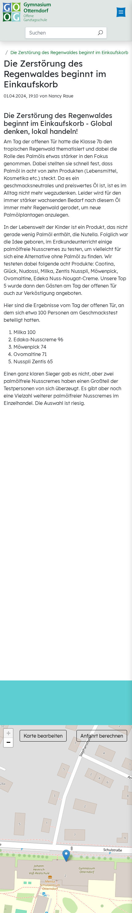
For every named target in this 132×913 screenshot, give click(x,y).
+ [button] (8, 733)
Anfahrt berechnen (101, 736)
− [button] (8, 742)
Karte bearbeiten (43, 736)
